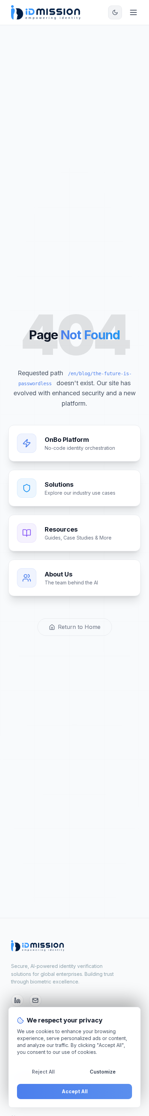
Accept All (75, 1091)
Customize (103, 1072)
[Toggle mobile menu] (133, 12)
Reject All (43, 1072)
